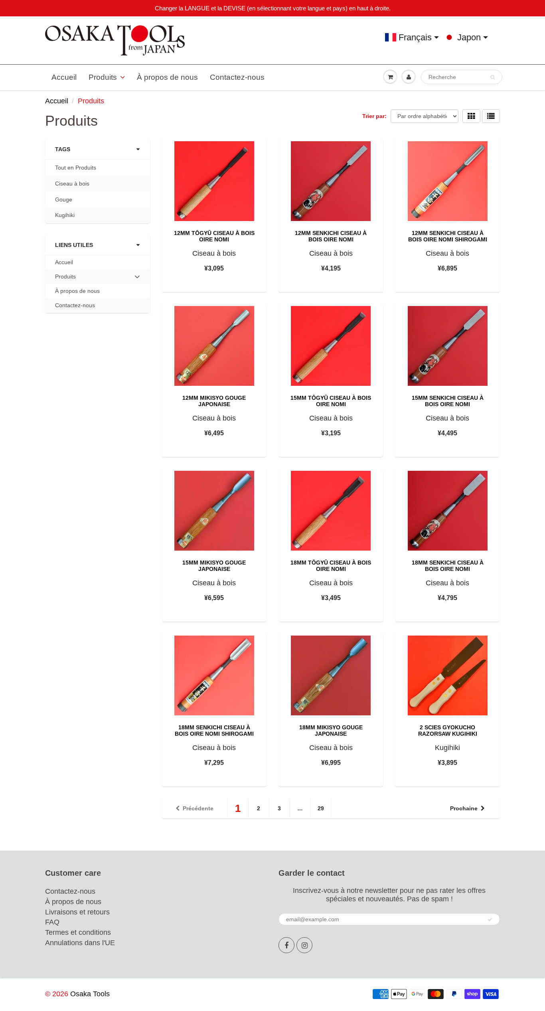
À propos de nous (167, 77)
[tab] (97, 277)
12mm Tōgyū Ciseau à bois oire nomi (214, 236)
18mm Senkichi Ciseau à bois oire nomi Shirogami (214, 730)
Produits (103, 77)
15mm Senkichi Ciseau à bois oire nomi (448, 401)
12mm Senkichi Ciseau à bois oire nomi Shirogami (447, 236)
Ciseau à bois (72, 183)
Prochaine (464, 808)
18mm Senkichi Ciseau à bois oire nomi (448, 565)
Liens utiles (74, 245)
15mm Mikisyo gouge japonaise (214, 565)
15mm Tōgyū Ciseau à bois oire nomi (330, 401)
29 (321, 808)
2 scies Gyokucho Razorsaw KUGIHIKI (447, 730)
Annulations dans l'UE (80, 943)
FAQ (52, 922)
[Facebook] (286, 945)
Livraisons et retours (77, 912)
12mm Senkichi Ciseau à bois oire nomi (331, 236)
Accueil (64, 77)
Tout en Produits (75, 167)
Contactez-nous (237, 77)
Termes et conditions (78, 932)
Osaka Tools (90, 994)
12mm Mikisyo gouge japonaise (214, 401)
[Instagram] (304, 945)
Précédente (198, 808)
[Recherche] (492, 77)
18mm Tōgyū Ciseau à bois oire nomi (330, 565)
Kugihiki (65, 215)
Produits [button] (66, 278)
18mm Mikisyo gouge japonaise (331, 730)
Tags (62, 149)
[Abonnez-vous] (490, 919)
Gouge (63, 199)
